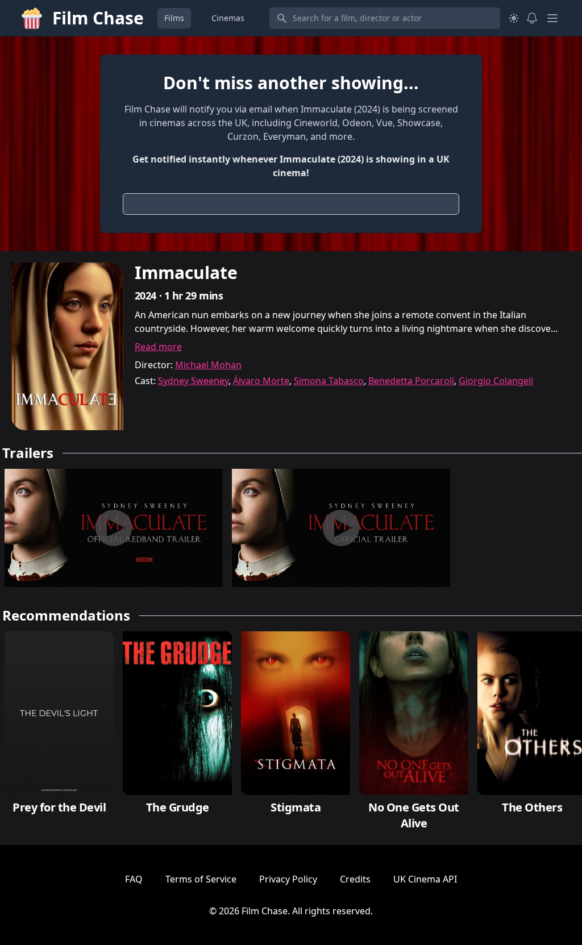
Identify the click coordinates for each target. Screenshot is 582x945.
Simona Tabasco (329, 380)
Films (174, 18)
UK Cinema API (425, 879)
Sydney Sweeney (193, 380)
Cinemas (227, 18)
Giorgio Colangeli (496, 380)
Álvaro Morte (261, 380)
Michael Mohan (208, 365)
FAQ (134, 879)
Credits (355, 879)
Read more (158, 346)
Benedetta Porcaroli (411, 380)
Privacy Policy (288, 879)
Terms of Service (200, 879)
